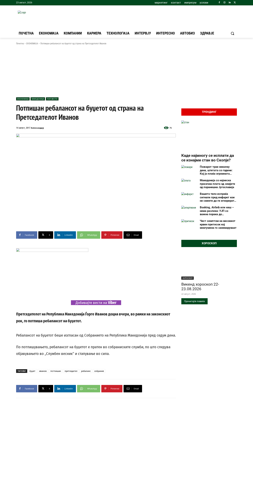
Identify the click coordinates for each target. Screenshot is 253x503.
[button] (232, 33)
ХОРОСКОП (187, 278)
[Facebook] (219, 3)
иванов (43, 371)
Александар (37, 127)
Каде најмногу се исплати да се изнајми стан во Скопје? (207, 157)
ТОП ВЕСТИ (52, 98)
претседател (71, 371)
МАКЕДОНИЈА (38, 98)
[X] (235, 3)
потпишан (55, 371)
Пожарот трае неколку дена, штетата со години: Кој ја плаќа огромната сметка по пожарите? (216, 170)
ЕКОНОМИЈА (32, 43)
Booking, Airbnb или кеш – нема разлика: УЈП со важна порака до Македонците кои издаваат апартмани (218, 211)
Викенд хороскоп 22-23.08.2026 (200, 286)
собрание (99, 371)
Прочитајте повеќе (194, 301)
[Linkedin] (229, 3)
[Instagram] (224, 3)
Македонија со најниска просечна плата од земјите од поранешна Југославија (217, 184)
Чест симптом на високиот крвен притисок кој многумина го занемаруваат (218, 224)
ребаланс (86, 371)
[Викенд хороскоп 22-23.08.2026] (209, 266)
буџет (32, 371)
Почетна (20, 43)
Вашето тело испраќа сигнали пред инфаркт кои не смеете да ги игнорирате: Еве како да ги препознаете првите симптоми (218, 197)
